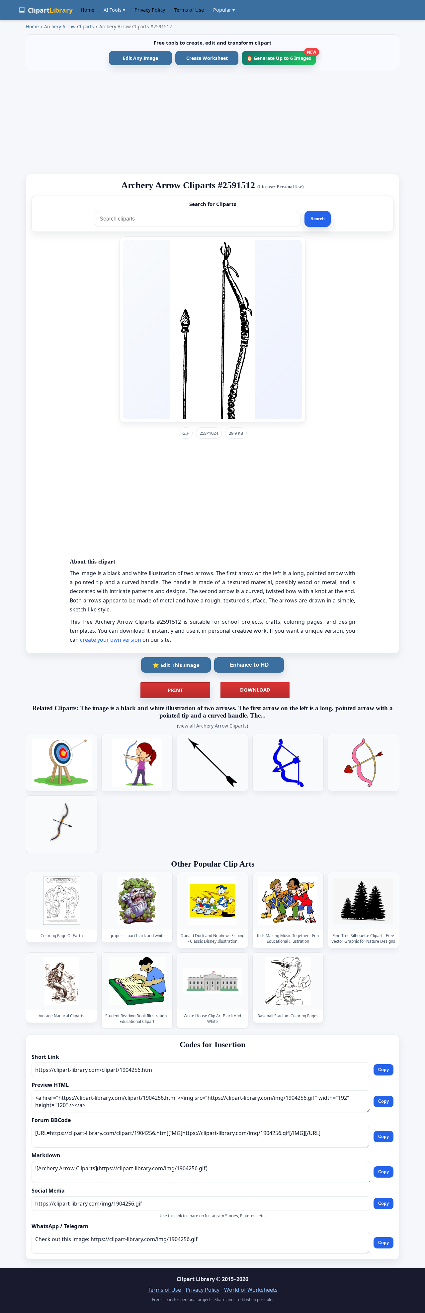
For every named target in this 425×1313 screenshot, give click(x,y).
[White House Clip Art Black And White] (212, 981)
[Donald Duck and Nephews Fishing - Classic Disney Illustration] (212, 901)
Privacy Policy (149, 10)
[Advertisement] (212, 122)
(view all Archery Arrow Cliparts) (212, 726)
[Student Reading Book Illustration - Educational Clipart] (137, 981)
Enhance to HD (249, 665)
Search (317, 218)
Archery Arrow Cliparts (69, 26)
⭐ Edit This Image (176, 665)
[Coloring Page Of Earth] (62, 901)
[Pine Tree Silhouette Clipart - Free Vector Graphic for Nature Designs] (363, 901)
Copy (383, 1069)
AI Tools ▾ (114, 10)
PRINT (175, 690)
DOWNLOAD (255, 689)
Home (87, 10)
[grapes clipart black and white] (137, 901)
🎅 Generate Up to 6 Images (281, 56)
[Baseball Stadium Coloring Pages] (288, 981)
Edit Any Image (140, 58)
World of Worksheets (251, 1289)
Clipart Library (196, 1279)
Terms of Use (189, 10)
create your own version (110, 639)
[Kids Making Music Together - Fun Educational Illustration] (288, 901)
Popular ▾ (224, 10)
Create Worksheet (207, 58)
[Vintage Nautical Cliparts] (62, 981)
